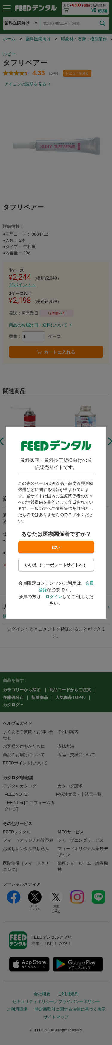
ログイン (53, 596)
